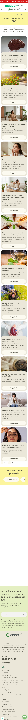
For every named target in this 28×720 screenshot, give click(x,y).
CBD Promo (5, 714)
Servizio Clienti (6, 675)
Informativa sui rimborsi (9, 685)
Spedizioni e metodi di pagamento (12, 680)
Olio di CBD (5, 702)
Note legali (5, 690)
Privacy (4, 687)
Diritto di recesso (7, 692)
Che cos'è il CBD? (11, 479)
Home (6, 15)
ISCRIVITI (22, 614)
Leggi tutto (14, 66)
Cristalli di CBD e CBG (8, 712)
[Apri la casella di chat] (24, 717)
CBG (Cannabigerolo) (8, 709)
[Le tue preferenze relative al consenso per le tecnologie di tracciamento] (2, 718)
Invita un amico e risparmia (10, 717)
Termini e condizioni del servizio (11, 695)
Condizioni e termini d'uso (10, 682)
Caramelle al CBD (7, 707)
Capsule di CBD (6, 704)
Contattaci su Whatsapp (9, 677)
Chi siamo (5, 672)
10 (12, 463)
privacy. (13, 627)
